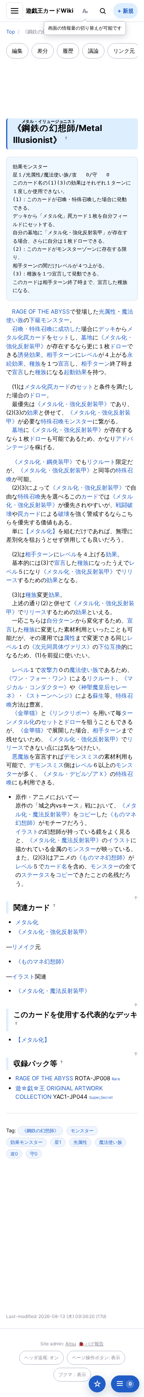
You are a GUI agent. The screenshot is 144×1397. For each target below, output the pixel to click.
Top (10, 32)
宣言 (64, 363)
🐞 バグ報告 (91, 1344)
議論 (93, 50)
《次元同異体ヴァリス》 (61, 646)
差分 (42, 50)
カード (89, 496)
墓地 (87, 337)
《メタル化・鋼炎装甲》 (43, 461)
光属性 (107, 311)
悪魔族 (20, 756)
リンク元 (124, 50)
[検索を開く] (103, 10)
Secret (107, 1097)
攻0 (14, 1154)
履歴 (68, 50)
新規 (128, 10)
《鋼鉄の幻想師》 (40, 1130)
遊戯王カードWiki (50, 10)
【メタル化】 (40, 531)
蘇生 (98, 695)
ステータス (35, 874)
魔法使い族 (84, 669)
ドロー (118, 346)
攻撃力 (49, 669)
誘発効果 (29, 354)
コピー (87, 814)
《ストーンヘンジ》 (49, 695)
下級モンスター (49, 320)
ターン (66, 354)
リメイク (23, 946)
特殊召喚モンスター (67, 421)
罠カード (34, 337)
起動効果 (75, 372)
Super (94, 1097)
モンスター (81, 849)
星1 (58, 1142)
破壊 (64, 513)
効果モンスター (26, 1142)
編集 (17, 50)
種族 (35, 363)
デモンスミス (81, 756)
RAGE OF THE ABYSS (41, 311)
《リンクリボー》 (69, 713)
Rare (116, 1078)
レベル (89, 354)
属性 (69, 637)
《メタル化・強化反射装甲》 (72, 404)
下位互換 (109, 646)
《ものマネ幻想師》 (102, 857)
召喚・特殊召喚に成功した (46, 328)
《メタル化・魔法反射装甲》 (64, 840)
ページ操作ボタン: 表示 (96, 1357)
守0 (34, 1154)
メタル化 (35, 386)
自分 (52, 620)
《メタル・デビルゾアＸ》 (75, 773)
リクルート (101, 461)
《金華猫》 (26, 713)
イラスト (26, 831)
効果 (32, 412)
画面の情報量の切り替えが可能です (85, 28)
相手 (52, 354)
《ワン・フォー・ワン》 (38, 678)
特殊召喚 (29, 496)
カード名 (55, 866)
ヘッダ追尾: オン (41, 1357)
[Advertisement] (72, 83)
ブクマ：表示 (72, 1374)
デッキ (107, 328)
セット (61, 337)
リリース (34, 612)
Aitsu (70, 1344)
